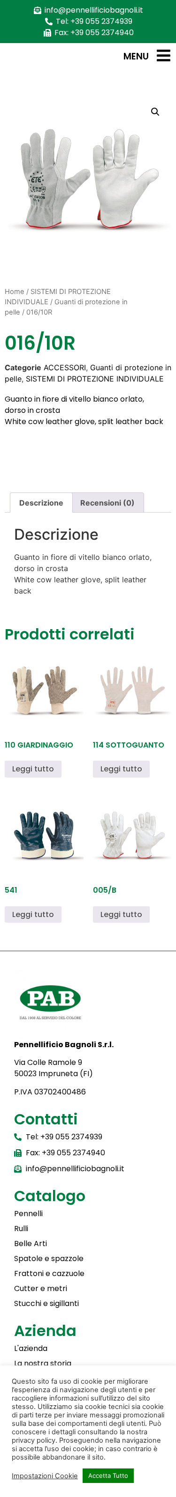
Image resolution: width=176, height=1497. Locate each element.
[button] (155, 111)
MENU (136, 56)
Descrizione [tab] (41, 502)
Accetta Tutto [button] (108, 1475)
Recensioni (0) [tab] (107, 502)
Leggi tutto (33, 768)
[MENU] (163, 55)
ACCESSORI (65, 367)
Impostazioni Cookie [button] (45, 1476)
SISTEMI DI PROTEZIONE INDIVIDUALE (95, 378)
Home (14, 291)
